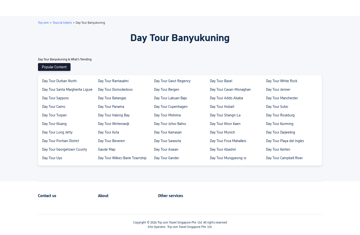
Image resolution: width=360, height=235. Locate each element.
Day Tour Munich (222, 132)
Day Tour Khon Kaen (225, 124)
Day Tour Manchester (282, 98)
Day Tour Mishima (167, 115)
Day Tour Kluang (54, 124)
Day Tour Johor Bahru (170, 124)
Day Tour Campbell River (284, 158)
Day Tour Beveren (111, 141)
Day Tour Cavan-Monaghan (230, 89)
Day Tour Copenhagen (171, 107)
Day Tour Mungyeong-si (228, 158)
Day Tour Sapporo (55, 98)
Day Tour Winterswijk (113, 124)
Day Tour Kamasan (168, 132)
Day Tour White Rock (281, 81)
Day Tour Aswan (166, 149)
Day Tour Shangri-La (225, 115)
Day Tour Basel (221, 81)
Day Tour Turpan (54, 115)
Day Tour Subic (277, 107)
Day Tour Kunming (279, 124)
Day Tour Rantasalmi (113, 81)
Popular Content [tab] (54, 67)
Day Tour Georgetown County (64, 149)
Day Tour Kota (108, 132)
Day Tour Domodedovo (115, 89)
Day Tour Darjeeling (280, 132)
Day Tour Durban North (59, 81)
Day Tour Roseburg (280, 115)
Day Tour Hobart (222, 107)
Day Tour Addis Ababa (226, 98)
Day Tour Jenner (278, 89)
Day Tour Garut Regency (172, 81)
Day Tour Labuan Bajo (170, 98)
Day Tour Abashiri (223, 149)
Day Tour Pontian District (60, 141)
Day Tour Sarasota (167, 141)
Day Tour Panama (111, 107)
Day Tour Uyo (52, 158)
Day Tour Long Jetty (57, 132)
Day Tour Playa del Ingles (285, 141)
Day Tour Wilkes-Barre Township (122, 158)
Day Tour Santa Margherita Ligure (67, 89)
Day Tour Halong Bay (114, 115)
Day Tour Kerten (278, 149)
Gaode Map (106, 149)
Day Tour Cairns (53, 107)
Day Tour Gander (166, 158)
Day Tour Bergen (166, 89)
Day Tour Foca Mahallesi (228, 141)
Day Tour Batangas (112, 98)
